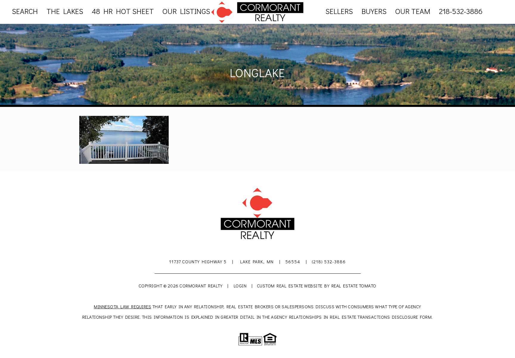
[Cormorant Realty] (257, 11)
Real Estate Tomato (353, 286)
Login (240, 286)
